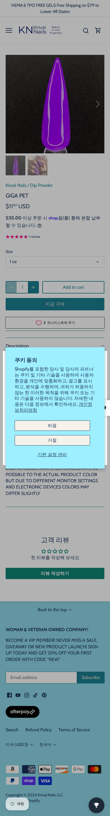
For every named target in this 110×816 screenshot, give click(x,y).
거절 (52, 440)
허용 (52, 425)
